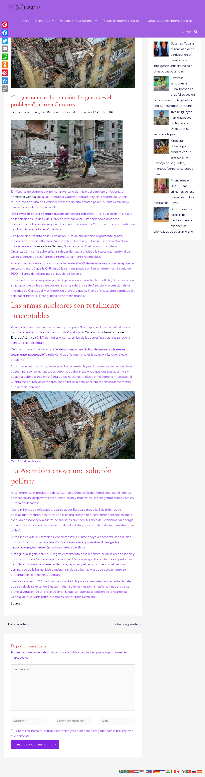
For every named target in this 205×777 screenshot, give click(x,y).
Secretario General (23, 197)
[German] (157, 771)
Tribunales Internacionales (120, 21)
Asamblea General (49, 246)
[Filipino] (147, 771)
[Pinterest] (5, 25)
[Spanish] (199, 771)
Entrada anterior (17, 624)
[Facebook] (5, 33)
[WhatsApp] (5, 57)
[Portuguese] (189, 771)
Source (16, 603)
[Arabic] (126, 771)
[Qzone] (5, 81)
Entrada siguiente (127, 624)
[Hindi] (168, 771)
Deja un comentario (25, 112)
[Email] (5, 49)
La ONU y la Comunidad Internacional (67, 112)
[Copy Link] (5, 89)
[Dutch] (137, 771)
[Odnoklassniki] (5, 65)
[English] (142, 771)
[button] (196, 32)
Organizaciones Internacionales (170, 21)
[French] (152, 771)
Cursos (186, 32)
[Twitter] (5, 41)
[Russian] (194, 771)
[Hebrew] (163, 771)
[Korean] (183, 771)
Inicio (25, 21)
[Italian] (173, 771)
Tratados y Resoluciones (76, 21)
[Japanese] (178, 771)
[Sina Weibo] (5, 73)
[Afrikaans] (121, 771)
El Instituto (42, 21)
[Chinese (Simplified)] (131, 771)
